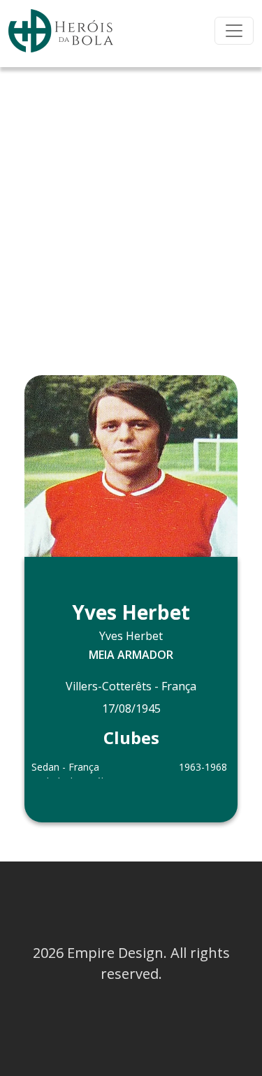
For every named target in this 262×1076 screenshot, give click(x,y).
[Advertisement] (131, 205)
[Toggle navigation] (234, 31)
